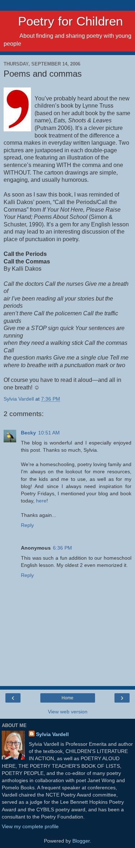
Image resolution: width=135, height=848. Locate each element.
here (41, 501)
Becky (28, 433)
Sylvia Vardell (52, 734)
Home (67, 697)
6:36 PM (62, 548)
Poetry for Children (63, 21)
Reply (27, 525)
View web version (67, 711)
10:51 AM (49, 433)
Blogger (81, 841)
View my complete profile (30, 826)
